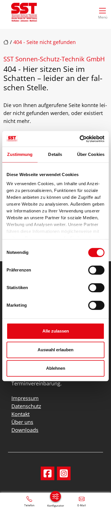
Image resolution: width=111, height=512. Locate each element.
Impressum (25, 398)
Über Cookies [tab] (90, 154)
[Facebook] (47, 473)
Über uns (22, 422)
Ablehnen (55, 368)
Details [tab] (55, 154)
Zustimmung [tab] (19, 154)
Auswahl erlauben (55, 349)
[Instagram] (64, 473)
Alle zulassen (55, 331)
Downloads (24, 430)
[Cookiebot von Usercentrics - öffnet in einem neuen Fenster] (79, 139)
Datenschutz (26, 406)
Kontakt (20, 414)
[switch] (96, 270)
